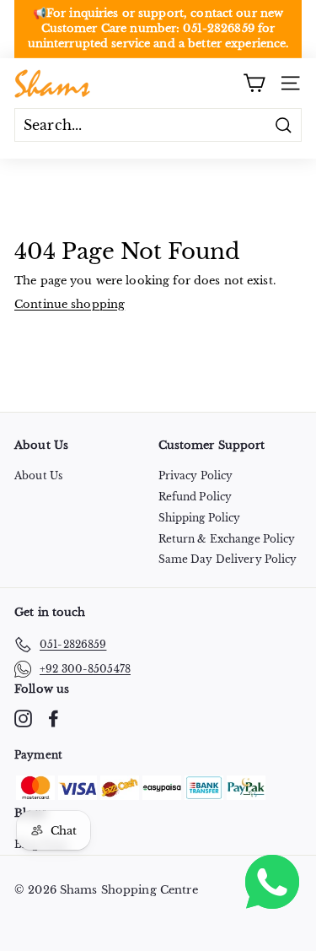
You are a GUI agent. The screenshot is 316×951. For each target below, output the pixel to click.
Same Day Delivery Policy (227, 559)
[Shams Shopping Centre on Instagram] (23, 718)
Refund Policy (195, 496)
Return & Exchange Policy (227, 538)
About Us (38, 475)
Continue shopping (69, 304)
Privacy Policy (195, 475)
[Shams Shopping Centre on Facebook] (53, 718)
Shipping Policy (199, 517)
